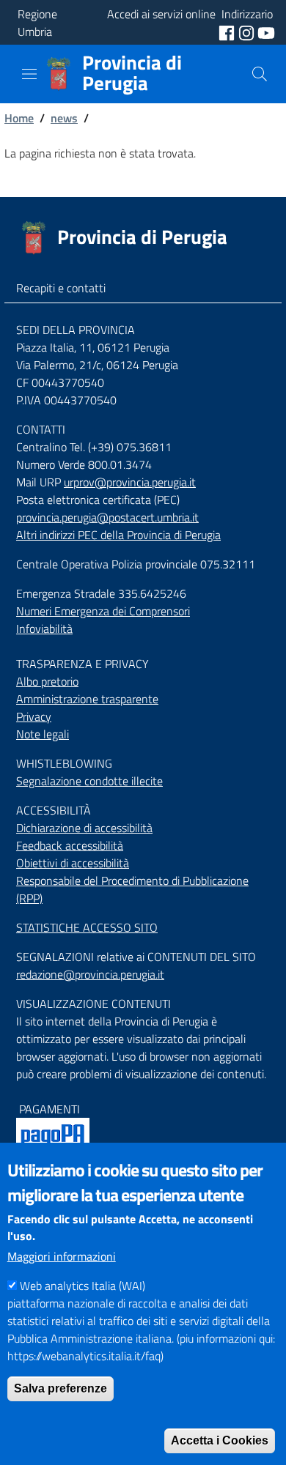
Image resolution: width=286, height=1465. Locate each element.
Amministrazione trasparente (87, 699)
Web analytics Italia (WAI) (82, 1285)
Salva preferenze (60, 1388)
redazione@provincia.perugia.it (90, 974)
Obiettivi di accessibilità (72, 863)
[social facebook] (228, 31)
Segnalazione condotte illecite (89, 781)
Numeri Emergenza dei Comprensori (103, 611)
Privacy (33, 716)
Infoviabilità (44, 628)
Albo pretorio (47, 681)
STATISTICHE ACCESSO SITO (87, 927)
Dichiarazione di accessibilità (84, 828)
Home (19, 118)
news (64, 118)
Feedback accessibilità (69, 845)
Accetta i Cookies (219, 1440)
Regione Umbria (37, 22)
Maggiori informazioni (61, 1256)
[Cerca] (259, 74)
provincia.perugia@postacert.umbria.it (107, 517)
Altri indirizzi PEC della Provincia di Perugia (118, 535)
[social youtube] (266, 31)
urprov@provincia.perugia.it (130, 482)
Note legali (42, 734)
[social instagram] (248, 31)
